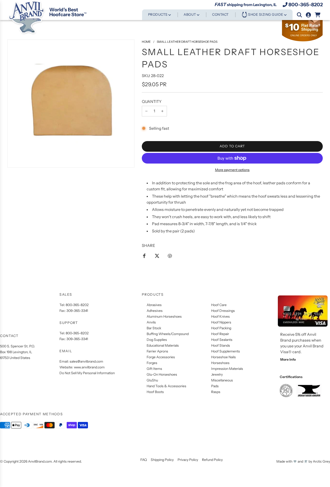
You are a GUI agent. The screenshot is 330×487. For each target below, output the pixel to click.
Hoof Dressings (223, 310)
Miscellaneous (222, 380)
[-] (146, 111)
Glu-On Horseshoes (162, 374)
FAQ (143, 460)
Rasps (215, 392)
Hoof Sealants (221, 339)
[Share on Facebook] (144, 255)
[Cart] (318, 15)
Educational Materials (163, 345)
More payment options (232, 170)
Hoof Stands (220, 345)
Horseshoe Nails (223, 357)
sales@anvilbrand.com (86, 361)
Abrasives (154, 305)
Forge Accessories (161, 357)
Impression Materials (227, 368)
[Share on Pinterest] (170, 255)
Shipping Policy (162, 460)
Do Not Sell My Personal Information (87, 373)
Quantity (152, 101)
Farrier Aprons (157, 351)
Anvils (151, 322)
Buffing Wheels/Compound (168, 334)
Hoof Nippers (221, 322)
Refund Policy (212, 460)
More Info (288, 359)
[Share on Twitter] (157, 255)
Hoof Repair (220, 334)
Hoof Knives (220, 316)
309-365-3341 (77, 310)
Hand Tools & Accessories (166, 386)
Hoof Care (219, 305)
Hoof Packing (221, 328)
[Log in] (308, 15)
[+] (162, 111)
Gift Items (154, 368)
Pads (215, 386)
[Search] (299, 15)
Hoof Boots (155, 392)
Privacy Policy (188, 460)
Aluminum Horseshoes (164, 316)
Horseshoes (220, 363)
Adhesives (155, 310)
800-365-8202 (305, 4)
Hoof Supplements (225, 351)
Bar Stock (154, 328)
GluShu (152, 380)
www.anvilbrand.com (89, 367)
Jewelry (217, 374)
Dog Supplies (157, 339)
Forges (152, 363)
